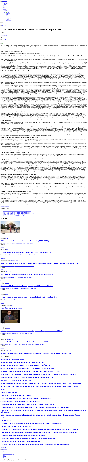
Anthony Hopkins (9, 339)
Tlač (4, 7)
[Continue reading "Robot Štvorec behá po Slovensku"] (8, 299)
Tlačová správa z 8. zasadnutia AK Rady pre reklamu (14, 214)
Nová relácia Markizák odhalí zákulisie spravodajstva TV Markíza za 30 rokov (27, 286)
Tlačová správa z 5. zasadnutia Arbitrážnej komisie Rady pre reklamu (17, 212)
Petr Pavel (8, 328)
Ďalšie (4, 12)
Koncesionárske (9, 18)
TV (4, 5)
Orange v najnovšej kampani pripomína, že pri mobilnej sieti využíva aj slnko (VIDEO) (29, 297)
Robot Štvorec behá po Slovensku (11, 308)
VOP (4, 455)
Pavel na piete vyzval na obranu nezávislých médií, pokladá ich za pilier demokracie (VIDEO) (32, 331)
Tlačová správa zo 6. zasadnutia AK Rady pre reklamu (14, 215)
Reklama (5, 10)
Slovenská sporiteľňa (15, 260)
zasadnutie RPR (6, 39)
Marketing (8, 13)
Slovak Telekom (8, 350)
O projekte (5, 451)
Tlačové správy (9, 20)
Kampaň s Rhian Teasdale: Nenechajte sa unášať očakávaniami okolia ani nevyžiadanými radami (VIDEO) (36, 353)
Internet (4, 9)
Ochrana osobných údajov (8, 454)
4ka (12, 305)
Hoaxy (4, 4)
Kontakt (4, 456)
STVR (6, 238)
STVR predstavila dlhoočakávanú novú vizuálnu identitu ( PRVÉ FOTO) (25, 241)
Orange (6, 294)
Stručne (7, 19)
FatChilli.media (4, 460)
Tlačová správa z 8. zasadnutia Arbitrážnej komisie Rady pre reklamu (17, 211)
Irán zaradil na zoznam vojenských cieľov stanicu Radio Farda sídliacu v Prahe (27, 274)
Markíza (7, 283)
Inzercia (4, 452)
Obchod (7, 14)
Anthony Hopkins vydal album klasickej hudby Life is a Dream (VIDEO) (25, 342)
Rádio (4, 6)
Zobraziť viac (3, 417)
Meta (7, 249)
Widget (4, 457)
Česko (7, 17)
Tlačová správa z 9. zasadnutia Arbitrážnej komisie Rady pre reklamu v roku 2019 (19, 213)
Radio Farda (8, 271)
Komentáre (5, 3)
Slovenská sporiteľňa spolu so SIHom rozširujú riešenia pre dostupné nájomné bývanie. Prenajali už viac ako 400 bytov (40, 263)
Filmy (7, 15)
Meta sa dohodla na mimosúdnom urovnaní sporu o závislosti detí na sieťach (26, 252)
